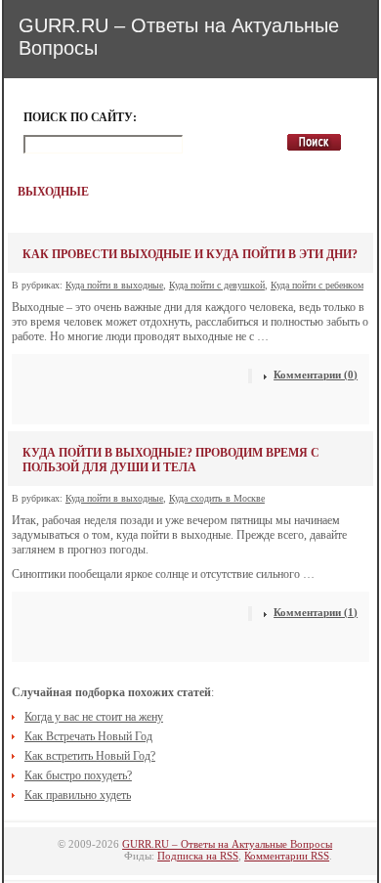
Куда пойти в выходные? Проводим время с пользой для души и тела (170, 460)
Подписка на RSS (197, 855)
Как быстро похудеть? (78, 775)
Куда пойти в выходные (114, 285)
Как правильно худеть (77, 795)
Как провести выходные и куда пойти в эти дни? (190, 254)
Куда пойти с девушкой (217, 285)
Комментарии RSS (286, 855)
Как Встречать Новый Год (88, 736)
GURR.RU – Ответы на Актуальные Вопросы (227, 844)
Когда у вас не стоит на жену (93, 717)
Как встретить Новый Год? (89, 756)
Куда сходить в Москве (217, 498)
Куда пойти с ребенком (317, 285)
